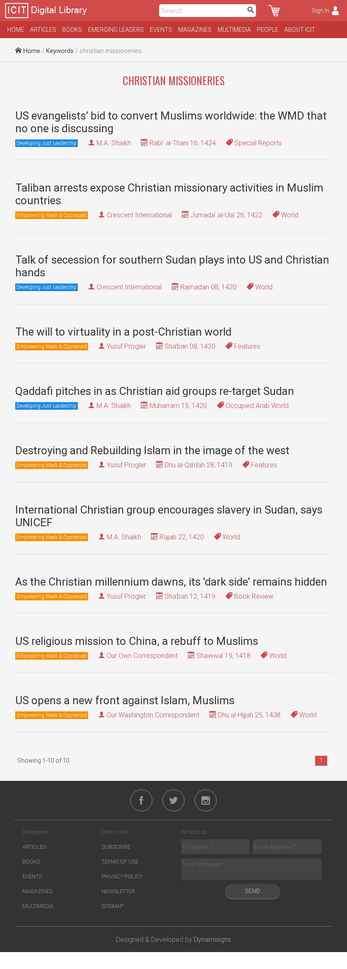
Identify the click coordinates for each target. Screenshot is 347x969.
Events (161, 29)
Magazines (195, 29)
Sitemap (113, 906)
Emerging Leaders (116, 29)
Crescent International (139, 215)
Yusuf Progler (126, 346)
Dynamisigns (212, 940)
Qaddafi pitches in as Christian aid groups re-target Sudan (154, 391)
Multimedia (234, 29)
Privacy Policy (122, 876)
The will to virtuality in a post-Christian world (123, 331)
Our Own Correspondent (142, 656)
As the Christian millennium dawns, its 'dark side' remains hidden (171, 581)
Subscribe (116, 847)
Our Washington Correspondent (153, 715)
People (267, 29)
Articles (43, 29)
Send (252, 891)
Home (15, 29)
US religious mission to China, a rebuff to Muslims (136, 641)
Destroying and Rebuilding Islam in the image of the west (152, 450)
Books (72, 29)
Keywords (60, 51)
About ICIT (299, 29)
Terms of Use (120, 861)
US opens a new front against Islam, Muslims (124, 700)
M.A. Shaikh (113, 143)
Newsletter (118, 891)
